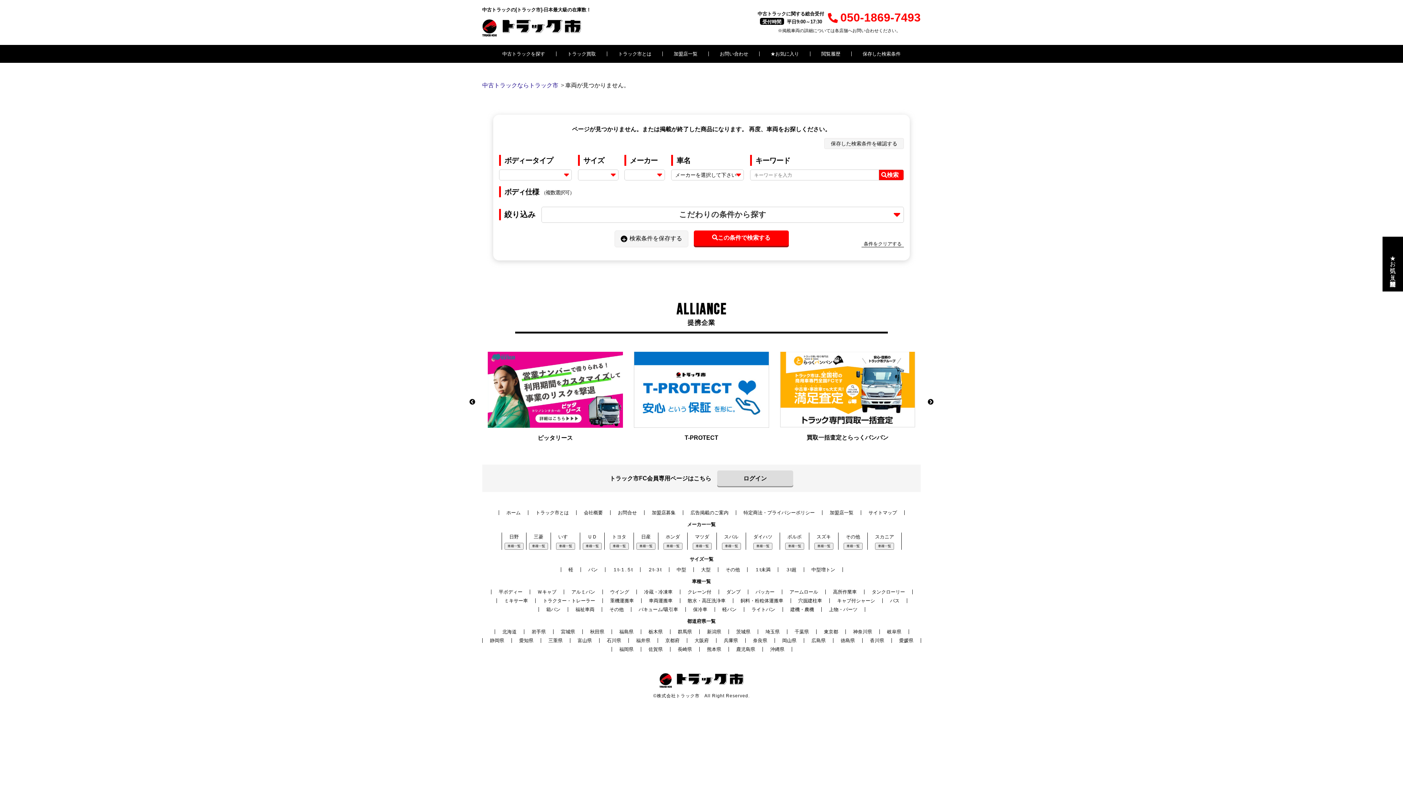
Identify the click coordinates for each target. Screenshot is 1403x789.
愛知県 (526, 640)
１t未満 (763, 569)
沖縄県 (777, 649)
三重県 (555, 640)
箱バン (553, 609)
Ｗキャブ (546, 592)
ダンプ (733, 592)
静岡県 (497, 640)
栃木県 (656, 631)
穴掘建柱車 (810, 600)
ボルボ (794, 537)
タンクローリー (888, 592)
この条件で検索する (744, 238)
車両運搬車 (661, 600)
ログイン (755, 478)
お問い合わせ (734, 54)
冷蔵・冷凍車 (658, 592)
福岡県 (626, 649)
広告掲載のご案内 (710, 512)
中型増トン (823, 569)
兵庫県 (731, 640)
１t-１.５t (623, 569)
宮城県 (568, 631)
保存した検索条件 (882, 54)
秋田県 (597, 631)
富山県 (585, 640)
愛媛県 (906, 640)
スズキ (824, 537)
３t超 (791, 569)
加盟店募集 (664, 512)
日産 (646, 537)
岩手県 (539, 631)
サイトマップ (882, 512)
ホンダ (673, 537)
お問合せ (627, 512)
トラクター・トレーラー (569, 600)
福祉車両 (584, 609)
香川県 (877, 640)
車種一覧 (514, 546)
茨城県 (743, 631)
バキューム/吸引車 (658, 609)
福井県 (643, 640)
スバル (731, 537)
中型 (681, 569)
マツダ (702, 537)
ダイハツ (762, 537)
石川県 (614, 640)
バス (895, 600)
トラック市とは (634, 54)
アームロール (804, 592)
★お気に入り (785, 54)
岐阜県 (894, 631)
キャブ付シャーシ (856, 600)
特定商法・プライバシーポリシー (779, 512)
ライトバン (763, 609)
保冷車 (700, 609)
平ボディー (510, 592)
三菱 (538, 537)
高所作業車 (845, 592)
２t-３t (655, 569)
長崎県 (685, 649)
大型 (706, 569)
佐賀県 (656, 649)
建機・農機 (802, 609)
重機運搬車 (622, 600)
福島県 (626, 631)
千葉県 (802, 631)
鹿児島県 (745, 649)
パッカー (765, 592)
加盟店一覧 (685, 54)
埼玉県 (772, 631)
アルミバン (583, 592)
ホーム (513, 512)
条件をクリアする (883, 244)
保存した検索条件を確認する (864, 143)
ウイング (619, 592)
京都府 (672, 640)
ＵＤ (592, 537)
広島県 (818, 640)
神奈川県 (862, 631)
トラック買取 (581, 54)
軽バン (729, 609)
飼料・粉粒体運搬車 (762, 600)
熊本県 (714, 649)
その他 (853, 537)
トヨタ (619, 537)
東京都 (831, 631)
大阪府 (702, 640)
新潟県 (714, 631)
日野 (514, 537)
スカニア (884, 537)
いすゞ (565, 537)
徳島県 (848, 640)
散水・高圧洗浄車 (707, 600)
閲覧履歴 (830, 54)
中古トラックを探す (523, 54)
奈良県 (760, 640)
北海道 (509, 631)
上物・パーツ (843, 609)
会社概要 (593, 512)
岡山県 (789, 640)
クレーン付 (699, 592)
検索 (893, 175)
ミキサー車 (516, 600)
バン (593, 569)
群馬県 (685, 631)
